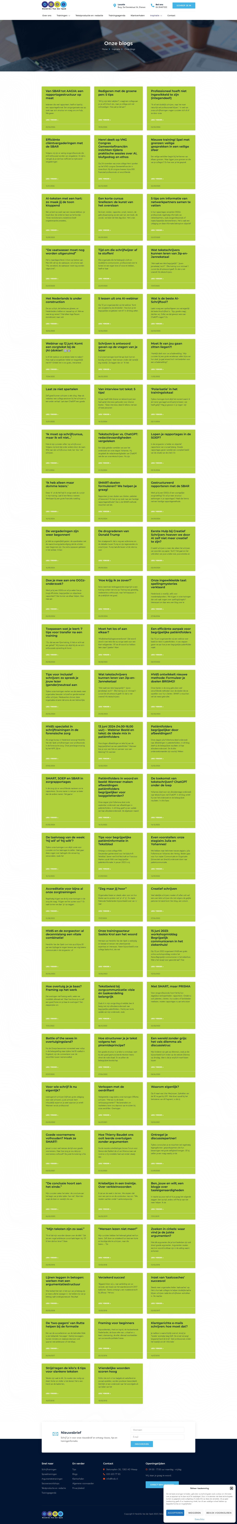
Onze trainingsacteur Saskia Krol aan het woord (117, 932)
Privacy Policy (199, 1519)
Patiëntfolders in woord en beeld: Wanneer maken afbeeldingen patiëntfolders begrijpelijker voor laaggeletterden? (118, 787)
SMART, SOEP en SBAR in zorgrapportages (64, 780)
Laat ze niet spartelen (62, 389)
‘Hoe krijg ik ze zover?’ (115, 580)
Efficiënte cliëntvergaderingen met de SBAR (64, 143)
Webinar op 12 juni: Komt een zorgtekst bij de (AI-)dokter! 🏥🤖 (64, 347)
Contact (171, 15)
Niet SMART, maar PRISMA (170, 986)
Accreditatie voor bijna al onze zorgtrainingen (64, 890)
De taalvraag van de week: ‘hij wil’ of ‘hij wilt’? (65, 839)
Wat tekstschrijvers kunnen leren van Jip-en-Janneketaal (169, 253)
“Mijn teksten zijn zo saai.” (65, 1229)
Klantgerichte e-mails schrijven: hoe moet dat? (169, 1324)
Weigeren (194, 1513)
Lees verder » (52, 120)
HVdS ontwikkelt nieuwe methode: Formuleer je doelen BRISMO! (169, 678)
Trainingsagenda (117, 15)
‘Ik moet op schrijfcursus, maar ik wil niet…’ (64, 435)
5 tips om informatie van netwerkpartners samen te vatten (171, 202)
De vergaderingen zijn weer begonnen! (62, 532)
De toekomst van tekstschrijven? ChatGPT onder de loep (169, 782)
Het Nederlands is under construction (64, 300)
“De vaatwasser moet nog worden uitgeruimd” (65, 251)
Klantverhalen (138, 15)
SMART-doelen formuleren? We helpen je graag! (117, 486)
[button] (231, 1488)
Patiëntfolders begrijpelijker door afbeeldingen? (164, 730)
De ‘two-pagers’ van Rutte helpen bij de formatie (65, 1324)
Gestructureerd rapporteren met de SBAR (170, 484)
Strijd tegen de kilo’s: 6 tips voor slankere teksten (66, 1369)
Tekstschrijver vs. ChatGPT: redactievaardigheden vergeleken (118, 437)
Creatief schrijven (164, 888)
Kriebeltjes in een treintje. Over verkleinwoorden (117, 1185)
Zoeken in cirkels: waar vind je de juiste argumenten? (168, 1232)
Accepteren (175, 1513)
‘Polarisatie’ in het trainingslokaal (164, 390)
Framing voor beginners (116, 1323)
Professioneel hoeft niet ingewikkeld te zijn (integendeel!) (169, 94)
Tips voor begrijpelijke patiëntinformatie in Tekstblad (114, 841)
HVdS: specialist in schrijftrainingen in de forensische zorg (62, 730)
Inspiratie (154, 15)
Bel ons (159, 4)
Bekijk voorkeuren (219, 1513)
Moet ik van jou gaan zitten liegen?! (166, 345)
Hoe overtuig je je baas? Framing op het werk (64, 988)
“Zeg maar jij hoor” (112, 888)
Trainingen (62, 15)
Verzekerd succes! (111, 1277)
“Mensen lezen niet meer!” (117, 1229)
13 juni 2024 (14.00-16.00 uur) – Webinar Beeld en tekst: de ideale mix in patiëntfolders (116, 732)
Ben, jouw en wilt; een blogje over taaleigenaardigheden (167, 1187)
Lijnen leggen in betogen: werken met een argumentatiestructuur (65, 1281)
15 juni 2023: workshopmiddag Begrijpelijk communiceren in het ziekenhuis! (167, 937)
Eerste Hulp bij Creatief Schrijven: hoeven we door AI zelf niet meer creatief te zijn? (170, 536)
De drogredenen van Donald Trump (113, 532)
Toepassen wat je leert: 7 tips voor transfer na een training (64, 632)
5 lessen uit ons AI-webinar (118, 298)
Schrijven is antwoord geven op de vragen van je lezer (117, 347)
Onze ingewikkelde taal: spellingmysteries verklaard (169, 584)
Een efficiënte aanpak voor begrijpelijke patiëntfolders (171, 630)
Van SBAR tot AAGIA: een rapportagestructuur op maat (64, 94)
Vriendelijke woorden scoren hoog (114, 1369)
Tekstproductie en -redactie (89, 15)
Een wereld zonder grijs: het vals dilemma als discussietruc (169, 1042)
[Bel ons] (152, 5)
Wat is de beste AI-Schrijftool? (165, 300)
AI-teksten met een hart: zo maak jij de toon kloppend (64, 202)
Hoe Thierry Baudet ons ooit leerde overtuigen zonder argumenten (115, 1138)
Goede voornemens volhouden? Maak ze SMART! (61, 1138)
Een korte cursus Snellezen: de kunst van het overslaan (115, 202)
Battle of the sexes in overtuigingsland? (61, 1040)
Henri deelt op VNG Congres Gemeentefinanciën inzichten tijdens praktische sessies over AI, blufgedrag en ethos (117, 148)
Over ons (46, 15)
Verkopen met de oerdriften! (111, 1088)
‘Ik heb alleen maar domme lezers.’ (60, 484)
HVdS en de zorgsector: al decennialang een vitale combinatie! (65, 934)
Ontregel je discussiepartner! (163, 1136)
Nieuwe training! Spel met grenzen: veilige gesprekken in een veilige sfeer (170, 145)
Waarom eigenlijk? (165, 1086)
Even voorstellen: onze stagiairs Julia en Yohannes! (167, 841)
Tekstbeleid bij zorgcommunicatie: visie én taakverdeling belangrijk (116, 991)
